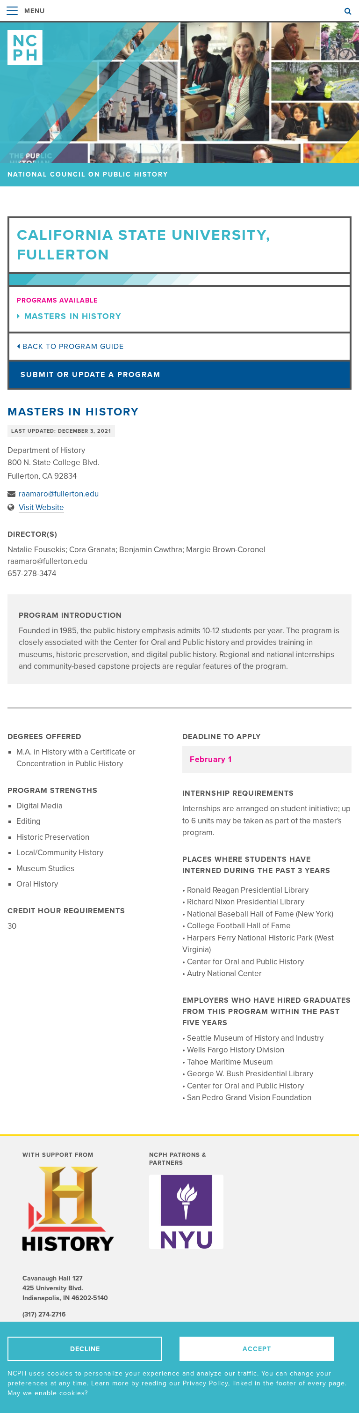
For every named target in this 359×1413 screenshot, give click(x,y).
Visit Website (41, 507)
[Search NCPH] (348, 11)
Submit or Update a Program (91, 374)
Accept (257, 1349)
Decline (85, 1349)
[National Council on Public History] (179, 43)
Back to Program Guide (72, 346)
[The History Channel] (69, 1209)
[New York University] (186, 1212)
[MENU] (12, 20)
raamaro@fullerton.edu (59, 494)
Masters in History (73, 316)
